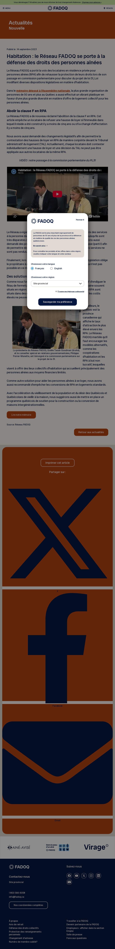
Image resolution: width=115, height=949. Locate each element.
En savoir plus (39, 246)
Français (39, 268)
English (58, 268)
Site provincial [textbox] (40, 283)
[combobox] (57, 283)
